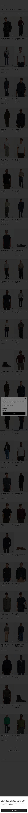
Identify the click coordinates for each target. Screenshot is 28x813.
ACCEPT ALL (14, 810)
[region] (14, 804)
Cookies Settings (14, 807)
